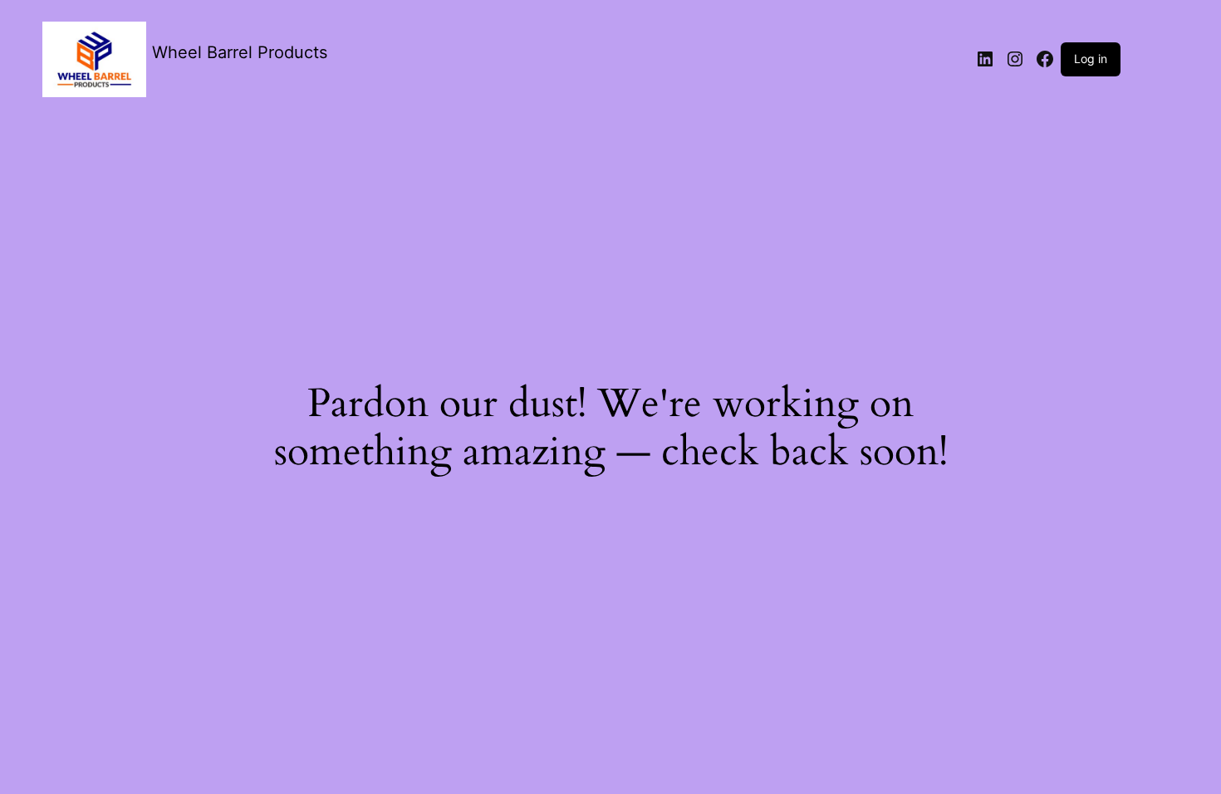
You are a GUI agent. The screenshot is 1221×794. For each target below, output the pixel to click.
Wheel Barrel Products (239, 52)
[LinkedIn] (985, 59)
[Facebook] (1045, 59)
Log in (1090, 58)
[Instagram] (1015, 59)
